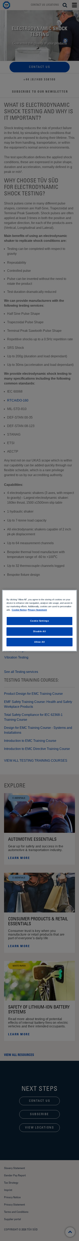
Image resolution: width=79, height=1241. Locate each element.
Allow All (39, 642)
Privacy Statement (37, 610)
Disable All (39, 631)
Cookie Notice (19, 610)
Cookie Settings (39, 621)
